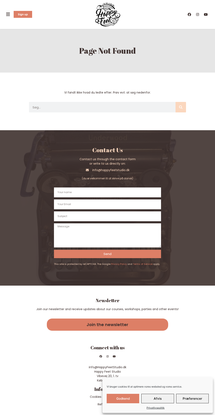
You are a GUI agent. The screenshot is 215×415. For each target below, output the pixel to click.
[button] (8, 14)
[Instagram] (107, 356)
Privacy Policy (119, 264)
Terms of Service (142, 264)
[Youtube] (114, 356)
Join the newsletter (107, 325)
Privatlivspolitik (156, 407)
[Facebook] (101, 356)
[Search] (181, 107)
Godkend (123, 399)
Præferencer (192, 399)
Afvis (158, 399)
